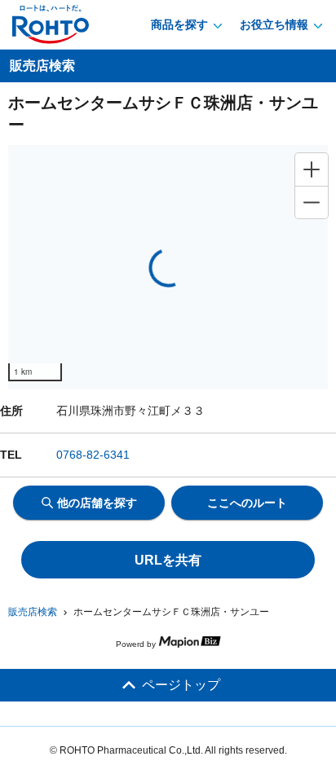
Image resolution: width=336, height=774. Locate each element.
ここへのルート (247, 502)
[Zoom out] (311, 202)
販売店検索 (32, 612)
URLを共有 (168, 560)
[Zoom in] (311, 169)
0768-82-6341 (93, 454)
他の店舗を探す (97, 502)
